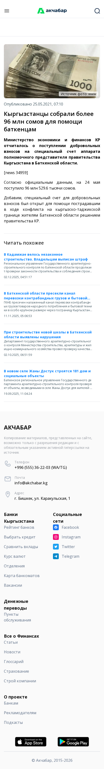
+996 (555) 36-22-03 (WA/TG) (41, 467)
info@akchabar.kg (31, 483)
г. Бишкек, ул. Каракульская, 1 (42, 498)
